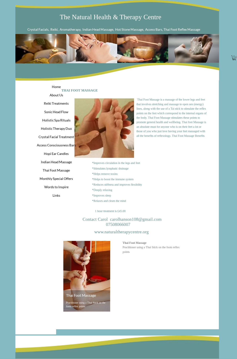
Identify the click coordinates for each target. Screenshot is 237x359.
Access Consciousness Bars (56, 145)
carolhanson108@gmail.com (136, 219)
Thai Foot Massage (56, 170)
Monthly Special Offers (56, 179)
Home (56, 87)
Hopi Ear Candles (56, 154)
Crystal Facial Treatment (56, 137)
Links (56, 195)
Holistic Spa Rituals (56, 120)
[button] (234, 57)
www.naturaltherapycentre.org (121, 231)
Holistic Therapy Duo (56, 128)
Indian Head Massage (56, 162)
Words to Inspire (56, 187)
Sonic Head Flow (56, 112)
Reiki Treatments (56, 103)
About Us (56, 95)
